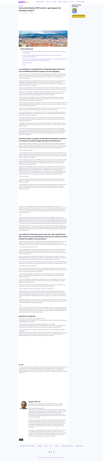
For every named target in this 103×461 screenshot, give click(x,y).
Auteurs (46, 445)
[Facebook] (49, 452)
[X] (51, 452)
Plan (51, 445)
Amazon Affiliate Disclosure (67, 445)
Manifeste (40, 445)
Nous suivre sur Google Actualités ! (78, 16)
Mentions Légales (79, 445)
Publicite (57, 445)
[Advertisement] (43, 22)
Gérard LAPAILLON (23, 13)
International (65, 1)
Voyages (59, 1)
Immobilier (54, 1)
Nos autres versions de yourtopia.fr (27, 445)
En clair (24, 65)
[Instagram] (54, 452)
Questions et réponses (27, 62)
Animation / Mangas (80, 1)
